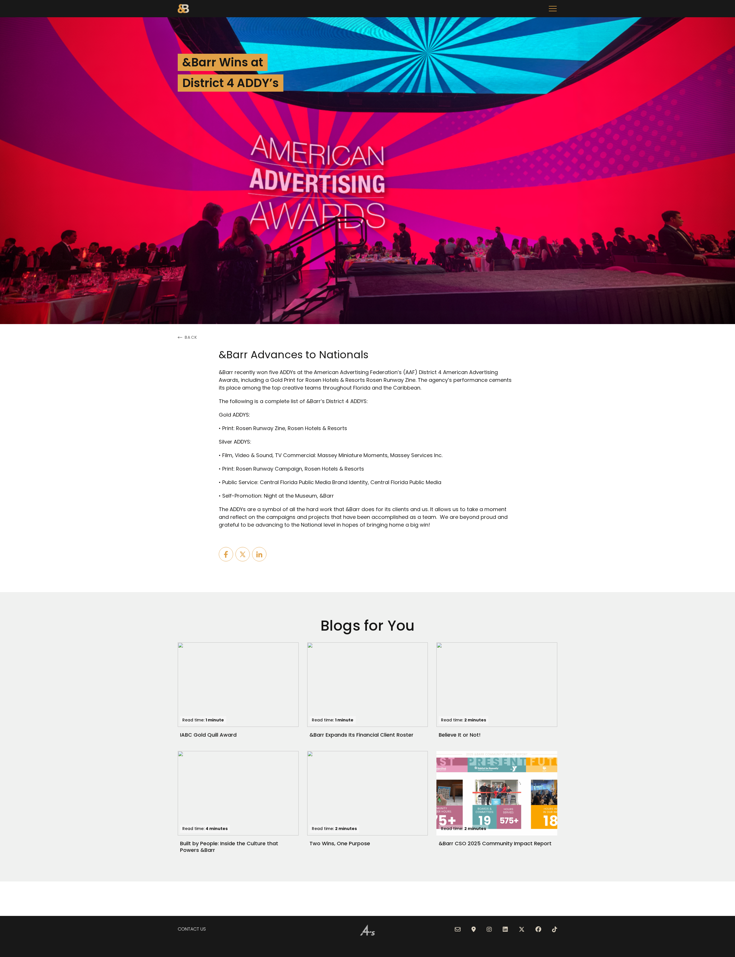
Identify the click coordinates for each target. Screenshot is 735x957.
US (202, 929)
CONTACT (188, 929)
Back (191, 337)
